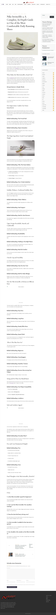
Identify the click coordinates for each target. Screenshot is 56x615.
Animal (43, 72)
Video (43, 110)
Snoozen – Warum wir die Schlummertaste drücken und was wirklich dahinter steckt (20, 555)
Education (33, 4)
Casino (25, 4)
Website (27, 580)
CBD (12, 4)
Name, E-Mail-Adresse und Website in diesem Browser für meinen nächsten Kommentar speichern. (21, 584)
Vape (15, 4)
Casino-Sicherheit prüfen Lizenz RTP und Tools (51, 57)
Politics (43, 101)
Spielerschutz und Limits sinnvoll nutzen (51, 63)
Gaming (43, 88)
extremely (11, 383)
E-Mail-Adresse (19, 580)
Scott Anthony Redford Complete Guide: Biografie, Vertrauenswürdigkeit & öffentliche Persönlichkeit (48, 40)
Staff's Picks (44, 104)
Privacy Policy (48, 600)
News (10, 4)
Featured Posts (46, 53)
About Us (47, 601)
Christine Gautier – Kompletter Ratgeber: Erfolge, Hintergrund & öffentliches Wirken (47, 36)
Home (7, 4)
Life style (43, 92)
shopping (16, 68)
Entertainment (20, 4)
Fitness (43, 85)
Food (43, 87)
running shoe (12, 77)
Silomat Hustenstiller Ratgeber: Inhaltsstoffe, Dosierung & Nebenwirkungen (47, 25)
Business (29, 4)
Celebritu (43, 78)
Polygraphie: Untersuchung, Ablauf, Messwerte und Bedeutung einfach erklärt (47, 32)
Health (38, 4)
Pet (42, 99)
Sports (43, 103)
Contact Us (48, 4)
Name (8, 580)
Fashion (43, 83)
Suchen (43, 15)
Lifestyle (43, 94)
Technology (42, 4)
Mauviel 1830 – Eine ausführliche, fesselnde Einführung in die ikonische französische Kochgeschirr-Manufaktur (20, 546)
